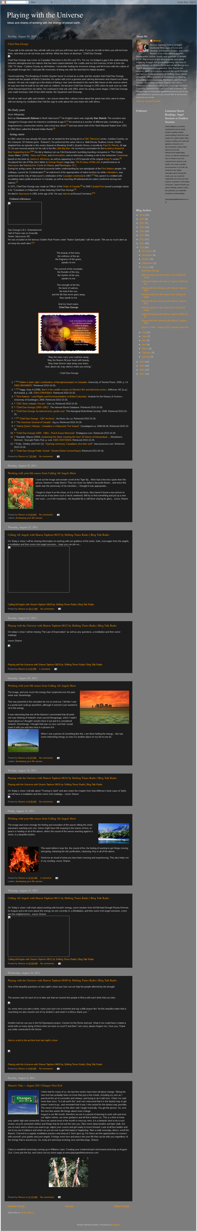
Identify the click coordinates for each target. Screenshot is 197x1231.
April (144, 344)
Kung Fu (108, 159)
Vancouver (13, 165)
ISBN (16, 385)
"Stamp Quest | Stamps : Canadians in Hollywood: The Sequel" (47, 426)
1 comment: (45, 669)
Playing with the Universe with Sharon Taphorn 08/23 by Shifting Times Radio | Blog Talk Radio (62, 625)
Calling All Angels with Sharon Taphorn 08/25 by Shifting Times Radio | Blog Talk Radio (58, 535)
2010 (142, 362)
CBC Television (92, 139)
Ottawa (50, 165)
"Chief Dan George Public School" (33, 451)
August (145, 267)
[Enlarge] (9, 227)
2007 (142, 374)
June (144, 336)
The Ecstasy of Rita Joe (88, 162)
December (147, 251)
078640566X (45, 393)
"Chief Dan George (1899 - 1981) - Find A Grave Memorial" (45, 433)
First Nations (107, 168)
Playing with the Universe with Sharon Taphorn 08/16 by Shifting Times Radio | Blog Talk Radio (62, 778)
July (144, 332)
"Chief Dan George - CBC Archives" (37, 418)
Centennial (122, 155)
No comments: (46, 456)
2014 (142, 235)
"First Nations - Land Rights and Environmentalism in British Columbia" (51, 396)
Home (69, 1206)
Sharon (157, 41)
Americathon (58, 155)
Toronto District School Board (65, 451)
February (147, 352)
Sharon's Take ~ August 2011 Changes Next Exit (35, 1085)
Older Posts (121, 1206)
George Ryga (55, 162)
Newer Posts (16, 1206)
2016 (142, 227)
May (144, 340)
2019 (142, 215)
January (146, 357)
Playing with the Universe (45, 14)
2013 (142, 239)
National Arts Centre (33, 165)
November (147, 255)
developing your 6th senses (29, 518)
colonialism (112, 172)
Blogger (116, 1225)
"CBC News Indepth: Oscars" (31, 403)
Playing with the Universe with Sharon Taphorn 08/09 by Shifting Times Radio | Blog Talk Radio (62, 980)
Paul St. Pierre (110, 145)
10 (93, 193)
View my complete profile (148, 101)
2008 (142, 370)
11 (33, 243)
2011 (142, 247)
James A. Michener (39, 159)
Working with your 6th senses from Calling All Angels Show (42, 473)
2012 (142, 243)
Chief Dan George (18, 44)
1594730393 (65, 440)
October (146, 259)
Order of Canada (71, 186)
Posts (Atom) (27, 1212)
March (145, 348)
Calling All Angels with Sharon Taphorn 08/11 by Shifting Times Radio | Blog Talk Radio (58, 898)
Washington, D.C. (68, 165)
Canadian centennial (73, 176)
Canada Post (97, 186)
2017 (142, 223)
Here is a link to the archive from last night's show (33, 1040)
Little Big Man (63, 148)
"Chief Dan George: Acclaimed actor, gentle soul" (40, 411)
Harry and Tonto (38, 155)
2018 (142, 219)
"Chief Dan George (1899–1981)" (32, 407)
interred (66, 194)
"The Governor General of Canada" (33, 422)
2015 (142, 231)
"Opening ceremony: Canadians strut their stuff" (69, 444)
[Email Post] (58, 456)
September (147, 263)
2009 (142, 366)
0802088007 (26, 385)
